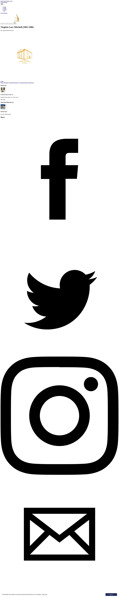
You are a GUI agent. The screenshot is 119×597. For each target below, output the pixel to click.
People (5, 1)
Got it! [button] (111, 594)
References (31, 82)
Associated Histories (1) (14, 82)
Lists (11, 1)
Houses (8, 1)
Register (5, 2)
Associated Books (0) (24, 82)
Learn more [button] (44, 594)
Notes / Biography (5, 82)
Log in (2, 2)
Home (2, 1)
